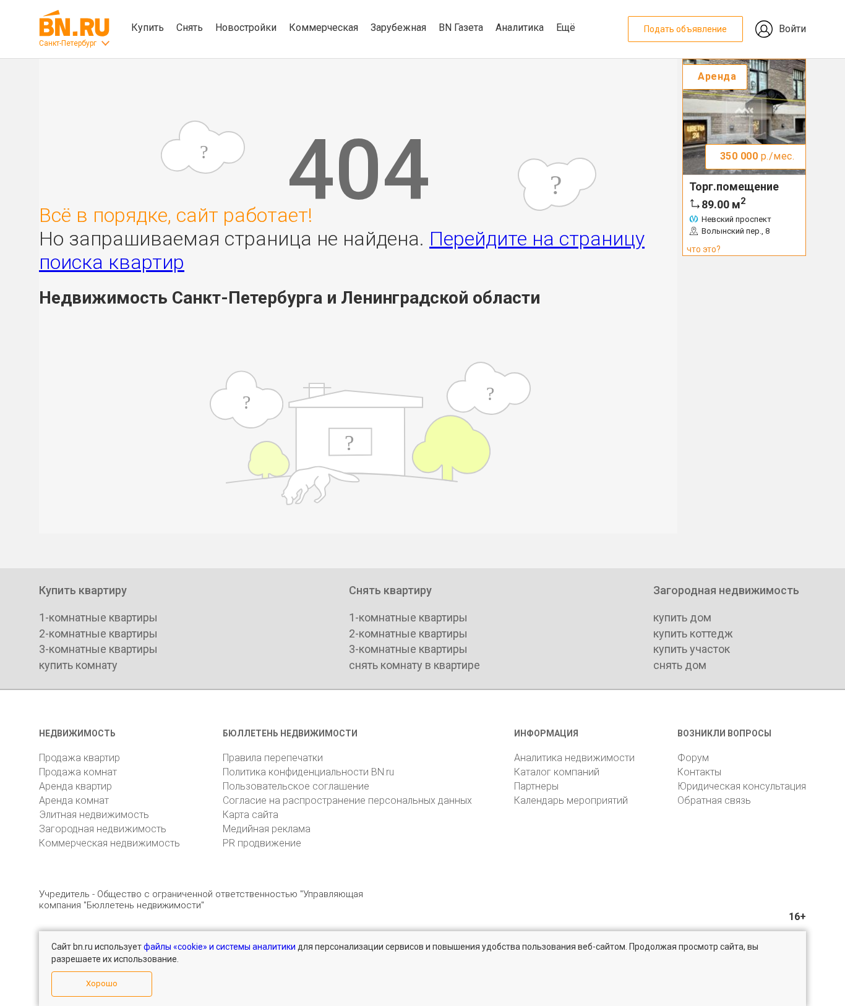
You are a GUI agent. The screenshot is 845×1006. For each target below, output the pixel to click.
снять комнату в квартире (414, 665)
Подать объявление (685, 29)
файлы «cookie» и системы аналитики (220, 947)
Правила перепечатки (273, 758)
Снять (189, 27)
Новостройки (246, 27)
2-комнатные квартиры (98, 633)
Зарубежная (398, 27)
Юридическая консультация (741, 786)
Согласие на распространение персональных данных (347, 800)
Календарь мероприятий (571, 800)
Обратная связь (714, 800)
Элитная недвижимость (94, 815)
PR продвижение (262, 843)
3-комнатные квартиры (98, 648)
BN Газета (461, 27)
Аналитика (519, 27)
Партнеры (536, 786)
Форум (693, 758)
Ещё (565, 27)
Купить (147, 27)
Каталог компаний (556, 772)
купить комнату (78, 665)
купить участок (691, 648)
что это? (704, 249)
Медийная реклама (267, 829)
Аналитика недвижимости (574, 758)
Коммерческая (323, 27)
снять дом (679, 665)
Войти (792, 29)
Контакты (699, 772)
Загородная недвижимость (102, 829)
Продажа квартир (79, 758)
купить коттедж (693, 633)
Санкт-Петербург (68, 43)
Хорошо (102, 983)
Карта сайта (250, 815)
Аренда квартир (75, 786)
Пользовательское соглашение (296, 786)
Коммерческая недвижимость (109, 843)
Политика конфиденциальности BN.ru (308, 772)
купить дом (682, 617)
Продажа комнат (78, 772)
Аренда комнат (74, 800)
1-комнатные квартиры (98, 617)
